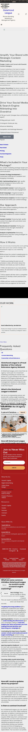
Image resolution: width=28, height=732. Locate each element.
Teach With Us (5, 525)
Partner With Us (6, 539)
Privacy (14, 559)
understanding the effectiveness (13, 621)
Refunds (7, 559)
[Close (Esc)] (2, 597)
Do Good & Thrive (14, 558)
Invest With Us (5, 532)
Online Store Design (5, 486)
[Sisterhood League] (8, 5)
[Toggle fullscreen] (12, 597)
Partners (4, 510)
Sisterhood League (8, 11)
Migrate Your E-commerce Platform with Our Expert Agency (13, 435)
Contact (21, 559)
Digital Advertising (7, 483)
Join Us (14, 467)
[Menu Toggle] (1, 24)
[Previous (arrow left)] (2, 601)
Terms (23, 558)
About (5, 558)
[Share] (7, 597)
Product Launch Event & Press (6, 492)
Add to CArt (7, 137)
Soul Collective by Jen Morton (11, 325)
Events (4, 515)
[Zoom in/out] (17, 597)
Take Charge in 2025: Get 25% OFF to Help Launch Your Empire (14, 1)
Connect (4, 513)
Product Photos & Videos (7, 496)
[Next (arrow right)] (7, 601)
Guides (4, 508)
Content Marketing (7, 489)
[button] (0, 1)
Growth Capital (6, 480)
